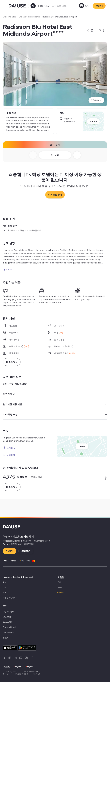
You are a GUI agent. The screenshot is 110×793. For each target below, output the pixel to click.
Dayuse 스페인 (8, 632)
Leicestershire (34, 17)
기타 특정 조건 (10, 414)
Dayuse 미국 (8, 622)
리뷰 (4, 587)
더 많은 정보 (11, 362)
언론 (4, 592)
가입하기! (9, 551)
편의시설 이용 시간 (12, 404)
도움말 (59, 587)
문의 (59, 582)
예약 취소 (60, 592)
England (22, 17)
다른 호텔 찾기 (55, 194)
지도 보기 (93, 121)
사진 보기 (97, 100)
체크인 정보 (9, 394)
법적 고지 (6, 674)
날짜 (57, 155)
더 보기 (6, 269)
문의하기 (11, 454)
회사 (4, 582)
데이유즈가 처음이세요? (15, 383)
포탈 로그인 (25, 551)
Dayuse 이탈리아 (9, 627)
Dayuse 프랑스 (8, 611)
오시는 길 (11, 447)
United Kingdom (9, 17)
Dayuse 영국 (8, 617)
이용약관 (36, 674)
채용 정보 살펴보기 (10, 597)
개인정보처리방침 (21, 674)
